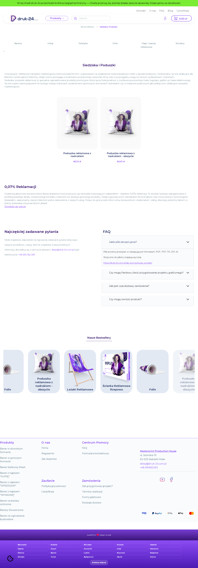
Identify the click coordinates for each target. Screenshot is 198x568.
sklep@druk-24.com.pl (153, 463)
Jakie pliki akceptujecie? (123, 242)
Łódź (119, 549)
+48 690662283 (149, 467)
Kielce (153, 557)
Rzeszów (121, 553)
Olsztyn (21, 557)
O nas (152, 10)
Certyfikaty (183, 10)
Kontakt (141, 10)
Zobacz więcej (99, 562)
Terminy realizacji (92, 491)
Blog (170, 10)
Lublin (87, 553)
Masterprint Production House (158, 451)
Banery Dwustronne (11, 510)
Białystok (154, 553)
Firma (44, 448)
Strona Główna (87, 27)
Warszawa (22, 545)
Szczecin (88, 549)
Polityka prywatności (53, 486)
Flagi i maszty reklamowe (148, 45)
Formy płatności (91, 497)
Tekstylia (83, 43)
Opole (119, 557)
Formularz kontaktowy (95, 453)
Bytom (53, 553)
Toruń (53, 557)
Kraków (54, 545)
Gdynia (21, 549)
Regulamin (47, 453)
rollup (50, 43)
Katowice (154, 549)
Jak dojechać (49, 459)
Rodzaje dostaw (91, 502)
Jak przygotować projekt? (97, 486)
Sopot (53, 549)
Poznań (120, 545)
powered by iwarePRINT (99, 535)
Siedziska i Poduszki (108, 27)
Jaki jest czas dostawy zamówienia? (129, 286)
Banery (18, 43)
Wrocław (87, 545)
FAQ (161, 10)
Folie (115, 43)
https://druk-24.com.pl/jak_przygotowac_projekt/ (127, 263)
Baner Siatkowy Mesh (13, 467)
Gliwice (21, 553)
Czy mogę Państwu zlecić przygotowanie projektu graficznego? (146, 272)
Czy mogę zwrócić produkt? (125, 299)
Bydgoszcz (88, 557)
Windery (180, 43)
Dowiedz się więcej (15, 206)
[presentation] (3, 51)
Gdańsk (153, 545)
